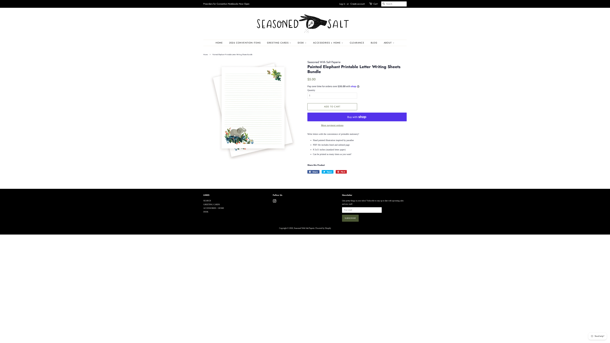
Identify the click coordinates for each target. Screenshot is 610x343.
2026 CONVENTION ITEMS (245, 42)
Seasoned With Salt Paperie (304, 228)
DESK (301, 42)
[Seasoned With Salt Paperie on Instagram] (274, 202)
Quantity (311, 90)
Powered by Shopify (323, 228)
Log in (342, 3)
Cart (375, 3)
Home (219, 42)
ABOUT (388, 42)
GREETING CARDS (278, 42)
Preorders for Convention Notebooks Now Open (226, 3)
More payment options (332, 125)
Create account (357, 3)
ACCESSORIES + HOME (327, 42)
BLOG (374, 42)
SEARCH (207, 201)
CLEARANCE (357, 42)
